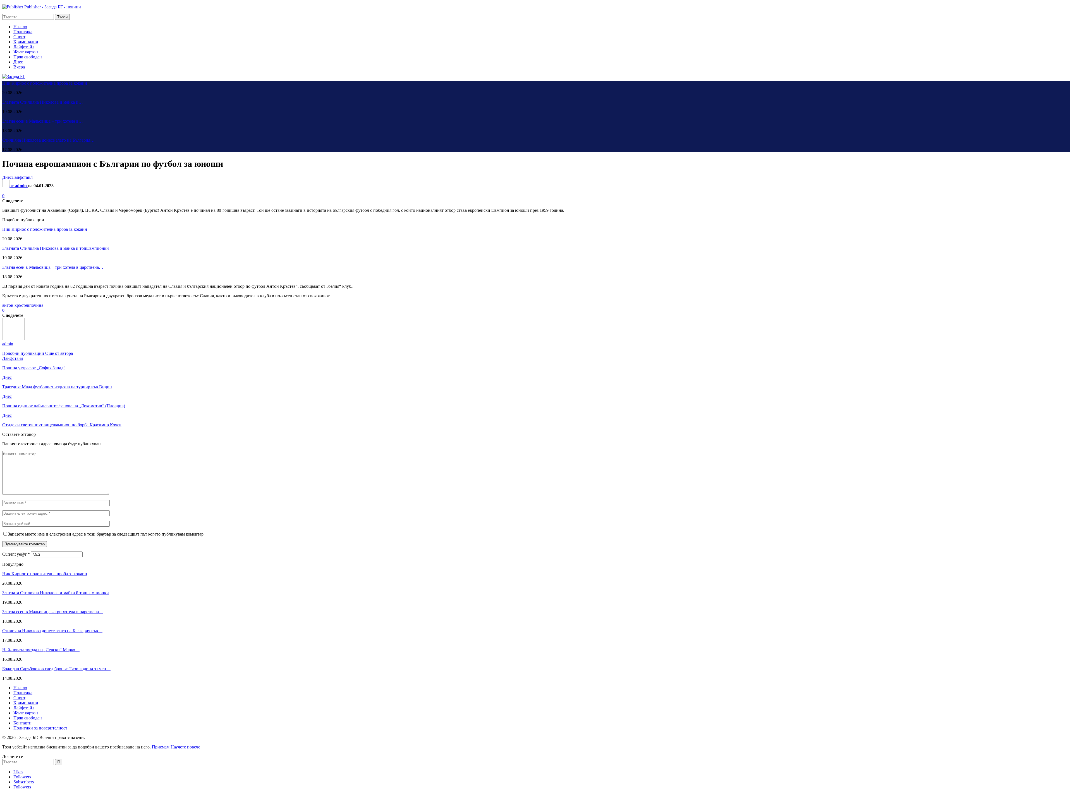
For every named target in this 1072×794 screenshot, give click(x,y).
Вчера (19, 67)
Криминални (25, 41)
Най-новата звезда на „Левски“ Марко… (41, 649)
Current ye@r (16, 554)
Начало (20, 26)
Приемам (160, 747)
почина (36, 305)
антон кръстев (15, 305)
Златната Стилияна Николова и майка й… (42, 102)
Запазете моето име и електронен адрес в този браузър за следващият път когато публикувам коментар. (106, 534)
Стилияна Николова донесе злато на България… (48, 140)
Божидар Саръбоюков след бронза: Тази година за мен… (56, 668)
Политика (22, 31)
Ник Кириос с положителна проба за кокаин (44, 83)
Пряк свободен (27, 56)
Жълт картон (25, 51)
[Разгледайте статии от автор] (13, 338)
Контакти (22, 723)
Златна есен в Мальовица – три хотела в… (42, 121)
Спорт (19, 36)
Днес (18, 62)
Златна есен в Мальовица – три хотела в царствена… (52, 267)
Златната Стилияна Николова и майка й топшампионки (55, 248)
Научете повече (185, 747)
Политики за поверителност (40, 728)
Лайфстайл (23, 46)
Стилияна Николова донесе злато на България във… (52, 630)
